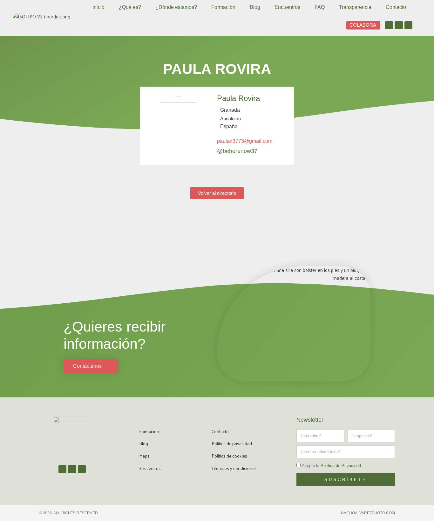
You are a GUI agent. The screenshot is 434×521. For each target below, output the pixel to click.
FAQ (320, 7)
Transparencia (355, 7)
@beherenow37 (237, 151)
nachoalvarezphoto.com (368, 513)
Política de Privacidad (341, 465)
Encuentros (287, 7)
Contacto (396, 7)
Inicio (98, 7)
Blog (255, 7)
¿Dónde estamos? (176, 7)
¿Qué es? (130, 7)
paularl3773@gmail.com (244, 141)
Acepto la (331, 465)
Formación (223, 7)
